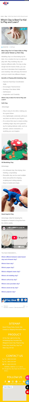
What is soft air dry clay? (9, 279)
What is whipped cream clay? (10, 271)
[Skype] (24, 382)
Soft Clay (4, 103)
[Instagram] (13, 382)
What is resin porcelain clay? (10, 283)
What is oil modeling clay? (9, 275)
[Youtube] (9, 382)
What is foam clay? (7, 263)
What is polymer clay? (8, 292)
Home (2, 16)
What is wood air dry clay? (9, 287)
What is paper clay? (7, 267)
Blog (6, 16)
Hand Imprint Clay (7, 214)
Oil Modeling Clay (7, 162)
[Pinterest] (16, 382)
